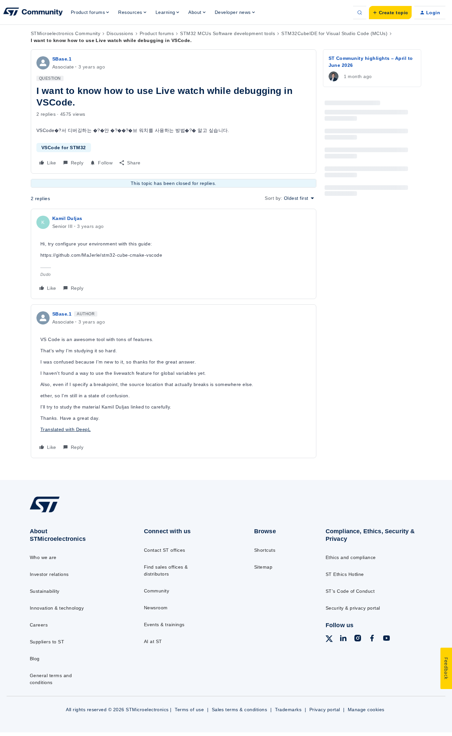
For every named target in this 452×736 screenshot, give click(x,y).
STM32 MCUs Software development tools (227, 33)
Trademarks (288, 709)
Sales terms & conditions (239, 709)
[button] (390, 12)
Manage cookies (366, 709)
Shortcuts (264, 550)
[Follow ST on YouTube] (386, 639)
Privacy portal (324, 709)
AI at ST (153, 641)
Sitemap (263, 567)
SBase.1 (61, 59)
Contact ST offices (164, 550)
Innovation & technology (57, 608)
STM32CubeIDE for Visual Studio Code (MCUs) (334, 33)
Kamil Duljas (67, 218)
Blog (35, 658)
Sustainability (45, 591)
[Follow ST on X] (329, 639)
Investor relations (49, 574)
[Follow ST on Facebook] (372, 639)
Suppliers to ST (47, 641)
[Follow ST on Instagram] (358, 639)
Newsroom (156, 607)
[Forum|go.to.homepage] (33, 12)
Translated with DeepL (65, 429)
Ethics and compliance (351, 557)
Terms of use (189, 709)
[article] (173, 253)
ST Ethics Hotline (345, 574)
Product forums (157, 33)
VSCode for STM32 (63, 147)
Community (156, 590)
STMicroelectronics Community (65, 33)
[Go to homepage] (74, 512)
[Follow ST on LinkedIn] (343, 639)
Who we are (43, 557)
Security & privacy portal (353, 608)
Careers (39, 625)
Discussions (120, 33)
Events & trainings (164, 624)
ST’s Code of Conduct (350, 591)
